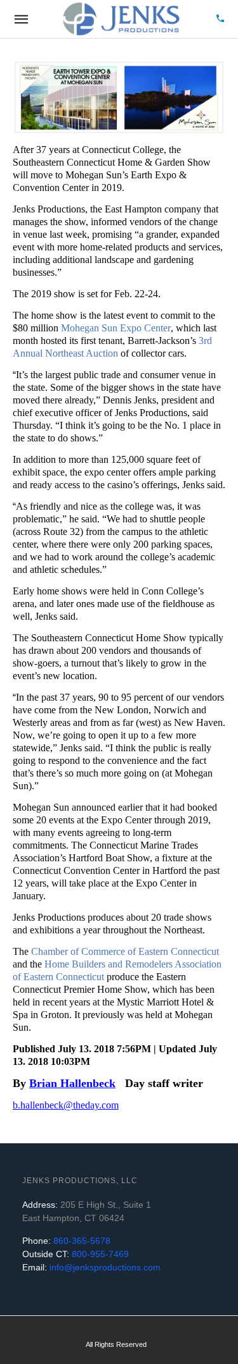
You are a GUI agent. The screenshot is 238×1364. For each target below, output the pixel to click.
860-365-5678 (80, 1241)
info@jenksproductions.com (104, 1267)
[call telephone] (220, 19)
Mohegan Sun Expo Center (116, 328)
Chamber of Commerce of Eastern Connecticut (125, 951)
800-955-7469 (99, 1254)
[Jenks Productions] (120, 19)
